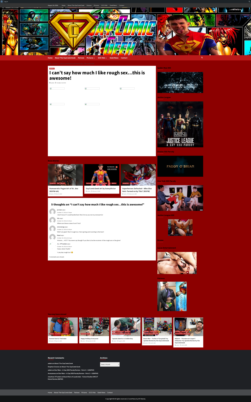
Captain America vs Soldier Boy (122, 339)
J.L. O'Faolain (62, 244)
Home (63, 5)
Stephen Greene (53, 367)
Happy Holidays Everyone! (89, 339)
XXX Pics (52, 68)
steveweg (60, 227)
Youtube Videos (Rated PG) (151, 333)
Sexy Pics (127, 333)
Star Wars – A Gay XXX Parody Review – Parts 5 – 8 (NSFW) (74, 370)
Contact (121, 5)
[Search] (202, 57)
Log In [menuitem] (6, 1)
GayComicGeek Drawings (92, 183)
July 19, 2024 (153, 343)
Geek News (113, 5)
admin (52, 83)
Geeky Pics (53, 183)
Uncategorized (85, 333)
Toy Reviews (153, 331)
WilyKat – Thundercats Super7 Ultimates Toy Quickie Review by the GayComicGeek (187, 341)
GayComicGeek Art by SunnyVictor (101, 188)
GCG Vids (104, 5)
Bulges (52, 333)
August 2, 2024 (122, 341)
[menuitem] (1, 1)
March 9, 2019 (59, 194)
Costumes (58, 333)
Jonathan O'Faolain (54, 377)
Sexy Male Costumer (118, 333)
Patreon (89, 5)
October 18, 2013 (61, 83)
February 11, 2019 (133, 194)
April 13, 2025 (59, 341)
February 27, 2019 (96, 191)
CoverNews (132, 399)
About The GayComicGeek (76, 5)
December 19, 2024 (91, 341)
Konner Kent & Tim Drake (57, 339)
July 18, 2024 (184, 345)
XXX (58, 183)
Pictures (96, 5)
